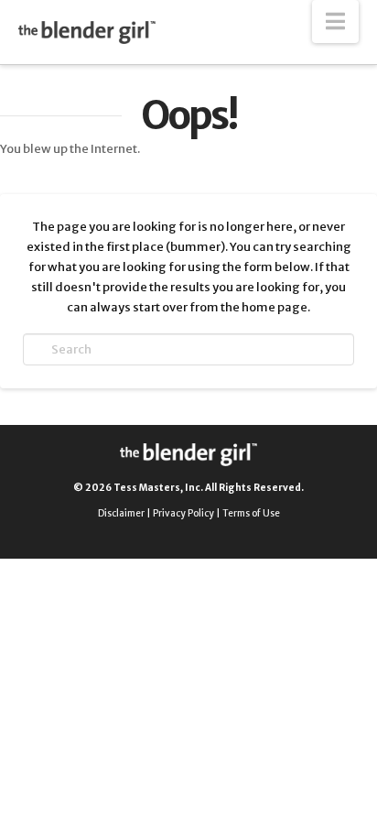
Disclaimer (121, 513)
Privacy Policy (183, 513)
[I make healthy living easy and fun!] (87, 32)
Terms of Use (251, 513)
